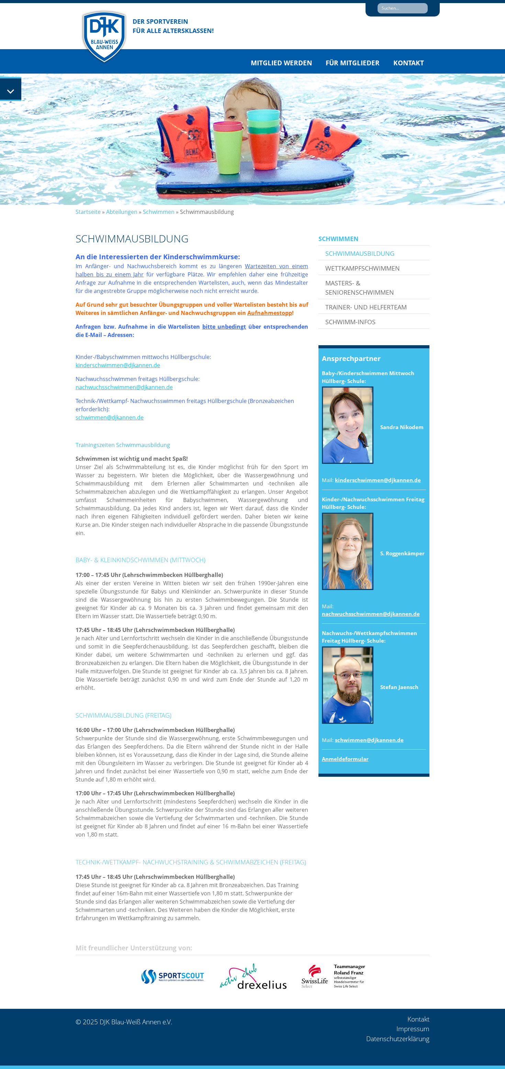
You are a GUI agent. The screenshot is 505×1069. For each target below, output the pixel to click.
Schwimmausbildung (359, 253)
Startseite (88, 212)
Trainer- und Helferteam (366, 307)
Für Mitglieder (353, 62)
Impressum (412, 1028)
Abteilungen (121, 212)
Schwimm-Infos (350, 322)
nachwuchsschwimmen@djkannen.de (371, 613)
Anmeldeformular (345, 758)
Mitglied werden (281, 62)
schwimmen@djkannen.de (369, 740)
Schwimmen (159, 212)
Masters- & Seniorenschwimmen (359, 287)
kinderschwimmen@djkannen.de (378, 480)
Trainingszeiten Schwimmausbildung (123, 445)
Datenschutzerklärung (397, 1038)
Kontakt (408, 62)
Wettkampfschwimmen (362, 268)
